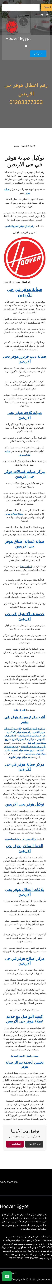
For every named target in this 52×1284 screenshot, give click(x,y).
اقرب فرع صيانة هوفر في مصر (24, 719)
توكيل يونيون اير (29, 839)
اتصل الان (38, 53)
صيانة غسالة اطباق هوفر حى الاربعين (24, 543)
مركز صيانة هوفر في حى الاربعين (24, 766)
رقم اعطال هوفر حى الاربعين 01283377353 (26, 93)
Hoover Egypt (18, 38)
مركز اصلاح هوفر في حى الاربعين (25, 960)
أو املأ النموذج (34, 1144)
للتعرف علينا (20, 710)
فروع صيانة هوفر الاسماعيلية (31, 735)
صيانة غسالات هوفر (14, 513)
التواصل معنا (26, 566)
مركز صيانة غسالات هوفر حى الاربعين (24, 474)
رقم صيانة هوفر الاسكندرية (19, 732)
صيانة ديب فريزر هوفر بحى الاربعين (24, 358)
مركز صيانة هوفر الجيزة (34, 728)
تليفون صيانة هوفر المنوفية (33, 746)
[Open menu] (26, 46)
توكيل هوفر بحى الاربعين (24, 804)
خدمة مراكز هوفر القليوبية (21, 757)
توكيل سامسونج (12, 839)
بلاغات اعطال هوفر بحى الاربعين (24, 892)
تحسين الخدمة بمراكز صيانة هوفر (25, 1064)
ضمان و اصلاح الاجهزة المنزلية (25, 1055)
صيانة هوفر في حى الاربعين (24, 291)
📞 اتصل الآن (15, 1144)
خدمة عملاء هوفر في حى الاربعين (25, 616)
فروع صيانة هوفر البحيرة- (22, 750)
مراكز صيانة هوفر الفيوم (23, 739)
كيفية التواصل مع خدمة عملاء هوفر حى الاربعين (24, 1019)
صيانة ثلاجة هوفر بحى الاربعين (24, 415)
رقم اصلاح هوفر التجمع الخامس (19, 226)
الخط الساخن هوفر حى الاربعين (24, 848)
